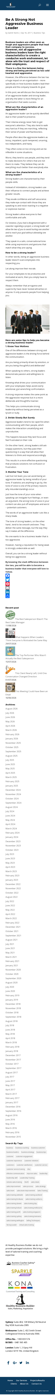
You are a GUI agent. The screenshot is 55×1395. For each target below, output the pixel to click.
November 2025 (13, 743)
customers (10, 1165)
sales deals (35, 1182)
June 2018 (10, 1029)
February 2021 (12, 961)
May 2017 (10, 1085)
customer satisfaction (24, 1165)
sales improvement (13, 1186)
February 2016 (12, 1132)
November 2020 (13, 969)
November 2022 (13, 888)
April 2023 (10, 867)
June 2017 (10, 1081)
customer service (41, 1165)
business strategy (27, 1152)
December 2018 (13, 1004)
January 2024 (12, 837)
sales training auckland (33, 1195)
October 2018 (12, 1012)
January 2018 (12, 1051)
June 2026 (10, 717)
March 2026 (11, 730)
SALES (26, 1182)
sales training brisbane (15, 1199)
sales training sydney (14, 1216)
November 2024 (13, 794)
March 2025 (11, 777)
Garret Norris (13, 33)
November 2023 (13, 845)
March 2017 (11, 1094)
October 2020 (12, 974)
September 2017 (13, 1068)
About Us (24, 1384)
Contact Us (37, 1384)
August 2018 (12, 1021)
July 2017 (10, 1076)
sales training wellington (15, 1220)
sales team (10, 1190)
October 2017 (12, 1063)
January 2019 (12, 999)
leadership (43, 1173)
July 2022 (10, 901)
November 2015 (13, 1136)
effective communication (15, 1173)
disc (28, 1169)
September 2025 (13, 751)
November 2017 (13, 1059)
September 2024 (13, 802)
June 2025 (10, 764)
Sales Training (42, 1190)
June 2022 (10, 905)
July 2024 (10, 811)
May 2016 (10, 1123)
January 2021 (12, 965)
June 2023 (10, 858)
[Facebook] (28, 576)
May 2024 (10, 820)
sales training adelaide (15, 1195)
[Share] (28, 596)
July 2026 (10, 713)
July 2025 (10, 760)
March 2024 (11, 828)
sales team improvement (26, 1190)
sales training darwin (14, 1203)
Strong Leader (12, 1225)
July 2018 (10, 1025)
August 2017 (12, 1072)
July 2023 (10, 854)
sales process (28, 1186)
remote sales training (14, 1182)
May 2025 (10, 768)
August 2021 (12, 939)
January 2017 (12, 1102)
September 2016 (13, 1111)
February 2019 (12, 995)
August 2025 (12, 755)
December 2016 (13, 1106)
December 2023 (13, 841)
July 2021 (10, 944)
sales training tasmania (32, 1216)
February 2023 (12, 875)
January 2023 (12, 879)
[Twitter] (28, 580)
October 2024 (12, 798)
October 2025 (12, 747)
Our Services (21, 1380)
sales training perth (13, 1212)
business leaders (13, 1152)
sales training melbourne (33, 1208)
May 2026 (10, 721)
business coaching (22, 1148)
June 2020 (10, 991)
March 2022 (11, 918)
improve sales (32, 1173)
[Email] (28, 588)
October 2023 (12, 850)
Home (10, 1380)
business (10, 1148)
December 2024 (13, 790)
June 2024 (10, 815)
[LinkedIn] (28, 592)
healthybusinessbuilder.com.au (20, 1356)
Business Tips (39, 33)
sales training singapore (31, 1212)
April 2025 (10, 772)
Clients (14, 1384)
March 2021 (11, 957)
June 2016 (10, 1119)
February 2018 (12, 1046)
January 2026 (12, 738)
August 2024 (12, 807)
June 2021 (10, 948)
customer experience (14, 1161)
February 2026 (12, 734)
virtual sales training (26, 1225)
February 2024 (12, 832)
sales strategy (41, 1186)
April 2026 (10, 725)
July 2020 (10, 987)
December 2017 (13, 1055)
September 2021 (13, 935)
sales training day (30, 1203)
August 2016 (12, 1115)
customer (10, 1156)
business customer (38, 1148)
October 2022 (12, 892)
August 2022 (12, 897)
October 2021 (12, 931)
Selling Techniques (33, 1220)
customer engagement (24, 1156)
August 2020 (12, 982)
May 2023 (10, 862)
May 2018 (10, 1034)
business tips (41, 1152)
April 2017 (10, 1089)
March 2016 (11, 1128)
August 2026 (12, 708)
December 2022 (13, 884)
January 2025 (12, 785)
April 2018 (10, 1038)
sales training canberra (34, 1199)
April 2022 (10, 914)
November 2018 (13, 1008)
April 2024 (10, 824)
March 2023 (11, 871)
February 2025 (12, 781)
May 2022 (10, 909)
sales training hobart (14, 1208)
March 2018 (11, 1042)
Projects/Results (37, 1380)
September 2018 (13, 1016)
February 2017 (12, 1098)
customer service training (16, 1169)
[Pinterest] (28, 584)
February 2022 (12, 922)
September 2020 (13, 978)
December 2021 (13, 926)
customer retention (31, 1161)
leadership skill (12, 1178)
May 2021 (10, 952)
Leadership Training (27, 1178)
